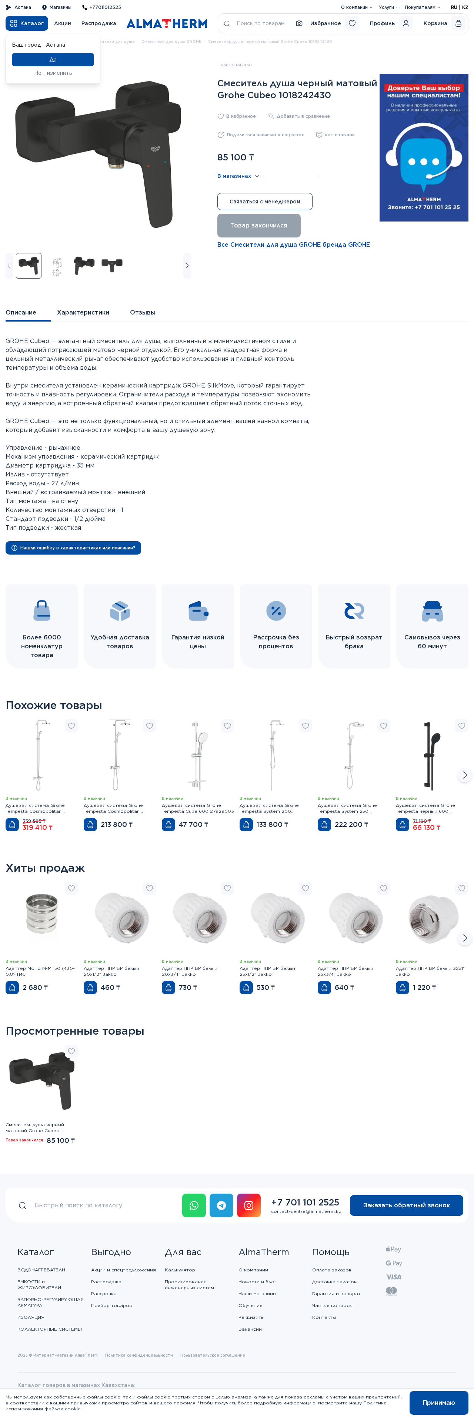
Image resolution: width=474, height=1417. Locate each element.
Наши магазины (257, 1293)
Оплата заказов (332, 1270)
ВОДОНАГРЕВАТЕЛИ (41, 1270)
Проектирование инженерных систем (189, 1284)
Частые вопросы (332, 1305)
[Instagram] (249, 1205)
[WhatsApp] (194, 1205)
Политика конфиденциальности (139, 1355)
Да (53, 60)
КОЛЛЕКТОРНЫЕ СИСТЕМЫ (49, 1329)
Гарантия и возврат (336, 1293)
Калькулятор (180, 1270)
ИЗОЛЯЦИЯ (30, 1317)
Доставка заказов (334, 1281)
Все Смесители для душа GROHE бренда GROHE (293, 244)
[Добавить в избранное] (71, 725)
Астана (22, 7)
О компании (354, 7)
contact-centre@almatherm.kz (306, 1211)
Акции (62, 23)
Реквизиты (251, 1317)
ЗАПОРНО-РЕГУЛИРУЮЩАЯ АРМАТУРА (50, 1302)
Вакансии (250, 1329)
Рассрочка (104, 1293)
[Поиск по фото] (299, 23)
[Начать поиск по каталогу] (227, 23)
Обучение (250, 1305)
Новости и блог (257, 1281)
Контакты (324, 1317)
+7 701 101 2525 (305, 1202)
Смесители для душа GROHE (171, 41)
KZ (465, 7)
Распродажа (98, 23)
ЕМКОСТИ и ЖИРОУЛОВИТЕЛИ (39, 1284)
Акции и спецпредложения (123, 1270)
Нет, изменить (53, 73)
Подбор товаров (111, 1305)
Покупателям (420, 7)
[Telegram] (221, 1205)
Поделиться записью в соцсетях (265, 134)
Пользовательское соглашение (212, 1355)
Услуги (386, 7)
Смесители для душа (113, 41)
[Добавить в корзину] (12, 824)
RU (454, 7)
